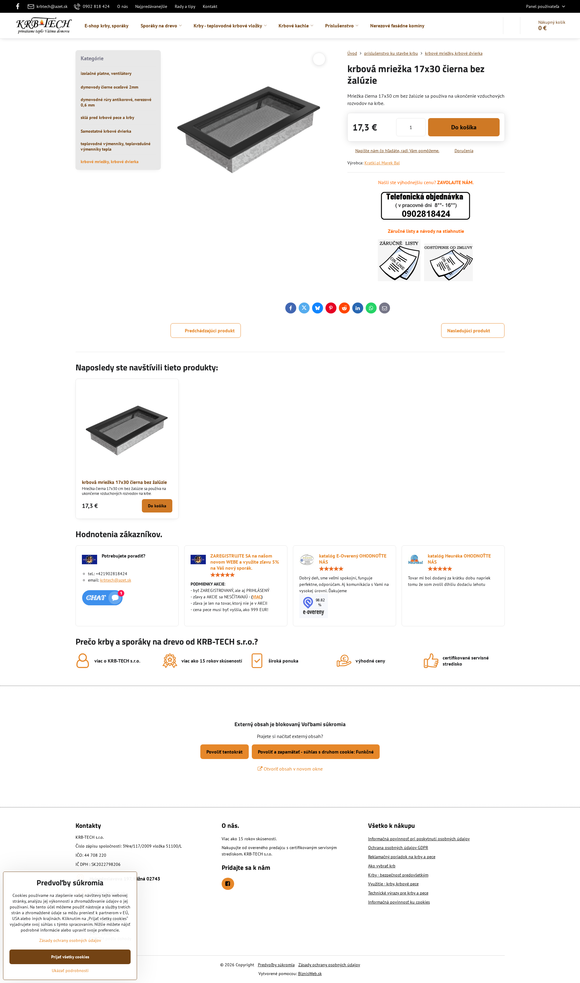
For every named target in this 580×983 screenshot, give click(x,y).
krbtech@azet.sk (115, 580)
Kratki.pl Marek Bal (382, 163)
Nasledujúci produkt (468, 330)
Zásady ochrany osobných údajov (329, 964)
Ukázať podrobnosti (70, 970)
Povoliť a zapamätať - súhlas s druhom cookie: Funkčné (316, 752)
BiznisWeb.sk (310, 973)
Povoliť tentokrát (224, 752)
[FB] (20, 6)
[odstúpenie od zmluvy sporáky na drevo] (448, 279)
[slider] (222, 574)
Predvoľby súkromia (276, 964)
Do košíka (463, 127)
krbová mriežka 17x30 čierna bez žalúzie (124, 482)
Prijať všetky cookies (70, 957)
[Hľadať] (511, 25)
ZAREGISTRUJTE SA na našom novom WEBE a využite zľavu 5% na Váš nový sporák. (244, 562)
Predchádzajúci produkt (210, 330)
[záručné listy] (399, 279)
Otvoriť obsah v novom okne (292, 769)
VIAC (257, 597)
